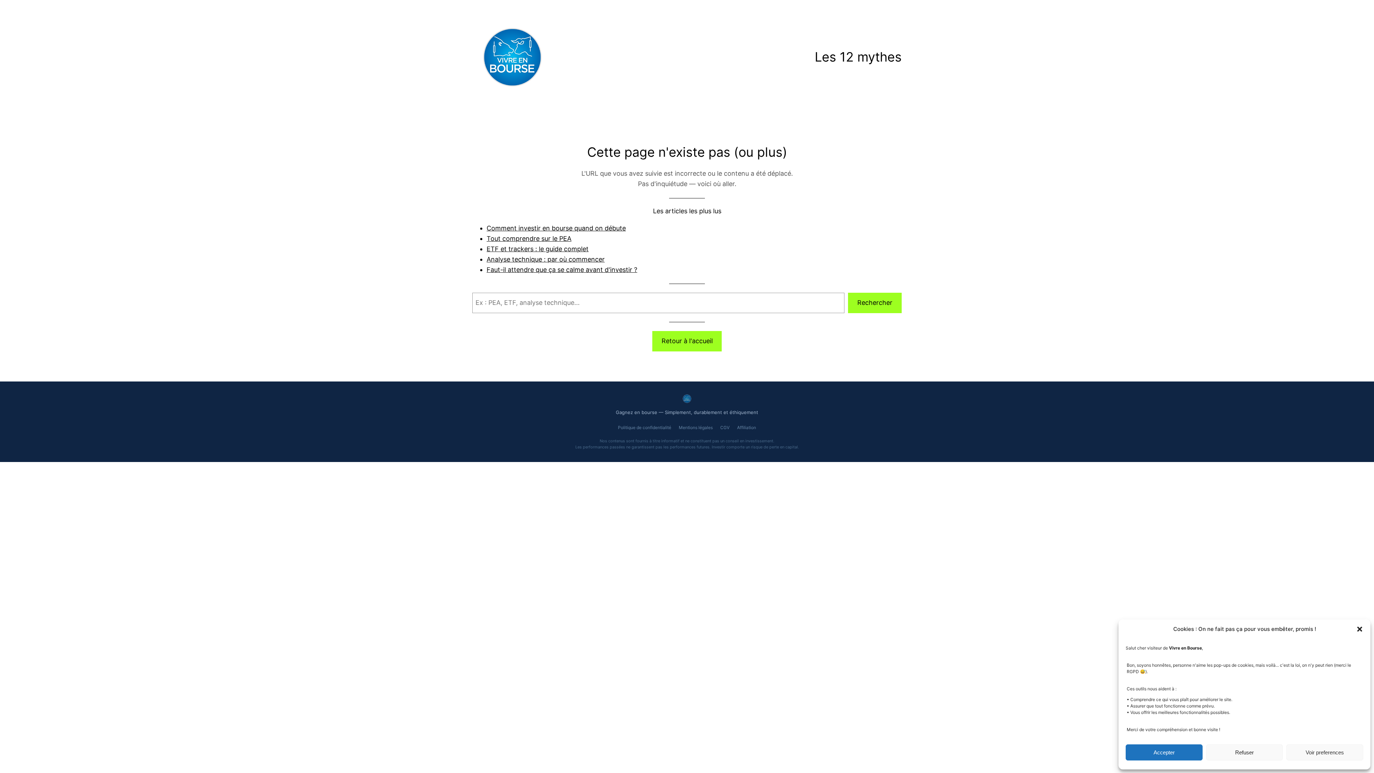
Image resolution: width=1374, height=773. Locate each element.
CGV (725, 427)
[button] (1359, 629)
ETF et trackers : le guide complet (538, 249)
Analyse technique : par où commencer (546, 259)
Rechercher (874, 302)
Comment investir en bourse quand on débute (556, 228)
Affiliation (746, 427)
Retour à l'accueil (687, 341)
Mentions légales (696, 427)
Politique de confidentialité (644, 427)
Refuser (1244, 752)
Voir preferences (1325, 752)
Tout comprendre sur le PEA (529, 238)
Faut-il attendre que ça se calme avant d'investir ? (562, 269)
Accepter (1164, 752)
